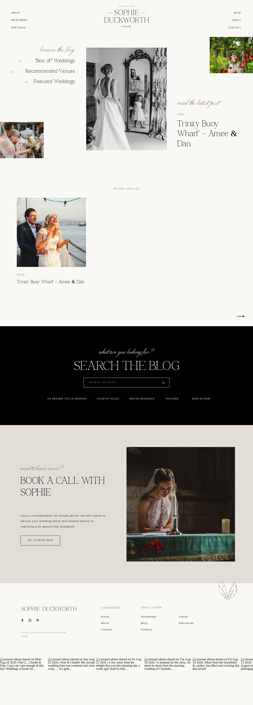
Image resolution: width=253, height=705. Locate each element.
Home (181, 114)
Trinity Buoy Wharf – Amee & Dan (207, 134)
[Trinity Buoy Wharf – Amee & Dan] (51, 232)
